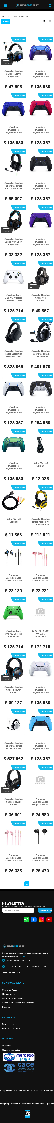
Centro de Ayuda (9, 990)
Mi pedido (6, 1045)
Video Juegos (18, 16)
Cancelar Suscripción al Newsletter (18, 1003)
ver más (21, 956)
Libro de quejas (9, 994)
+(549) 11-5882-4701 (12, 972)
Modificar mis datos (11, 1050)
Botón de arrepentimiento (13, 998)
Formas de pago (9, 1024)
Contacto (6, 1007)
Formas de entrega (11, 1028)
